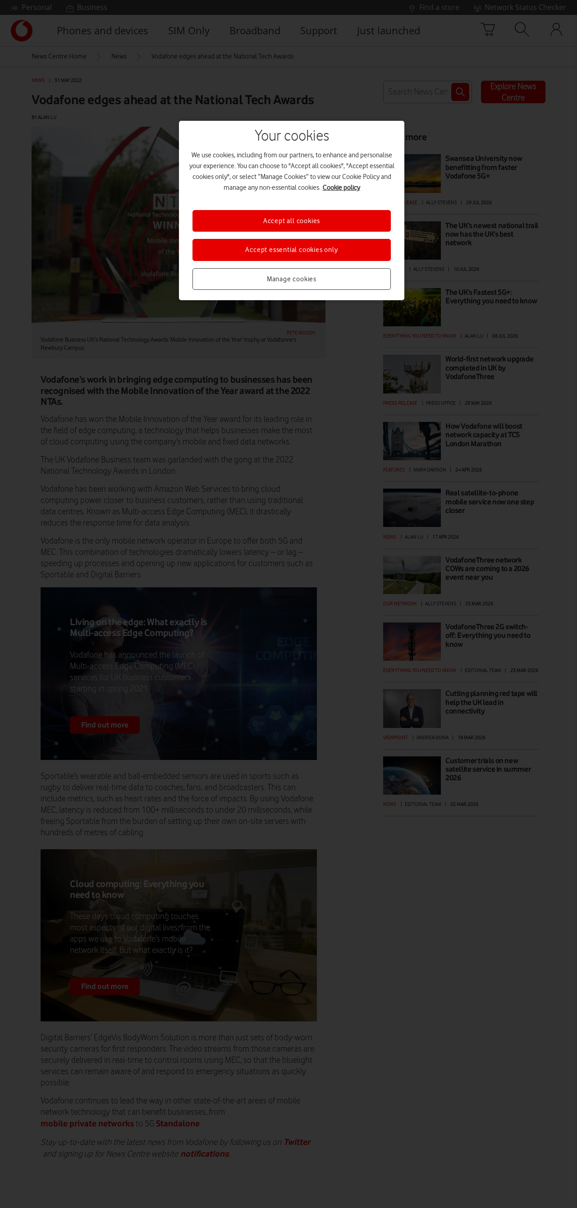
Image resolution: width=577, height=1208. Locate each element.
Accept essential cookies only (291, 250)
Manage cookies (291, 279)
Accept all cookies (291, 221)
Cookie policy (341, 187)
